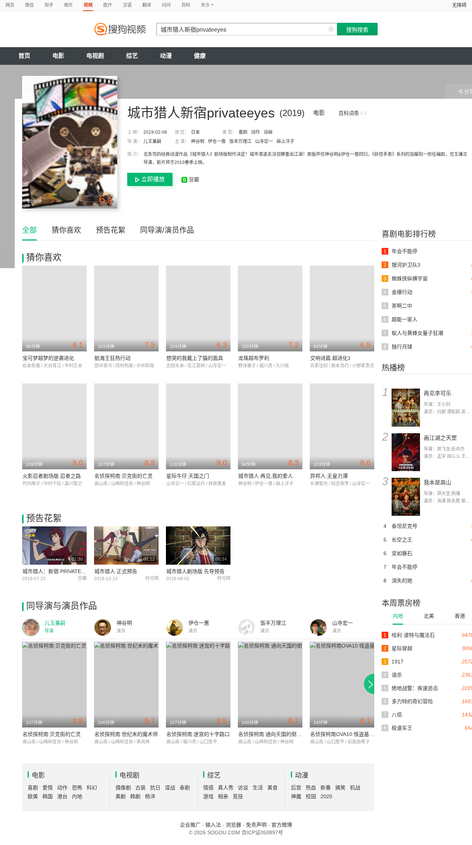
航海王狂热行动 (112, 358)
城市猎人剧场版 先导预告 (195, 571)
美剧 (120, 796)
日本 (195, 132)
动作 (255, 132)
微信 (29, 5)
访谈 (243, 787)
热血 (311, 787)
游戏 (208, 796)
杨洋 (150, 796)
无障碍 (459, 5)
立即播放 (153, 179)
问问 (166, 5)
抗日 (155, 787)
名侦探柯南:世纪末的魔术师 (126, 734)
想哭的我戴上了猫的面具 (194, 358)
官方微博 (281, 825)
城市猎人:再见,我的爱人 (265, 476)
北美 (429, 616)
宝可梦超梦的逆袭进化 (48, 358)
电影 (58, 56)
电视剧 (95, 56)
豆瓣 (193, 179)
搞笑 (340, 787)
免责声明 (256, 825)
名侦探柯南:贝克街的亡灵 (123, 476)
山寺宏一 (264, 141)
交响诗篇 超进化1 (330, 358)
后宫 (296, 787)
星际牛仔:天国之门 (187, 476)
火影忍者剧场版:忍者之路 (51, 476)
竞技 (238, 796)
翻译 (146, 5)
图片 (68, 5)
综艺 (132, 56)
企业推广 (190, 825)
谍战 (170, 787)
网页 (10, 5)
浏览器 (233, 825)
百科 (185, 5)
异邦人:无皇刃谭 (329, 476)
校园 (311, 796)
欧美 (33, 796)
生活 (258, 787)
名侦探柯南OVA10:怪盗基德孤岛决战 (352, 734)
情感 (208, 787)
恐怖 (77, 787)
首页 (24, 56)
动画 (268, 132)
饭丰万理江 (240, 141)
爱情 (47, 787)
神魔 (296, 796)
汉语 (127, 5)
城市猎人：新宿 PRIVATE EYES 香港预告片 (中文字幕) (85, 571)
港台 (62, 796)
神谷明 (197, 141)
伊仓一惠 (217, 141)
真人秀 (225, 787)
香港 (460, 616)
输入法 (213, 825)
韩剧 (135, 796)
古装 (140, 787)
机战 (355, 787)
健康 (200, 56)
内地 (398, 616)
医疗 (107, 5)
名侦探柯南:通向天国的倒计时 (272, 734)
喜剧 (243, 132)
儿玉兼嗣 (152, 141)
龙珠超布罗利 (253, 358)
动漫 (166, 56)
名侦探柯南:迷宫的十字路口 (198, 734)
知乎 (49, 5)
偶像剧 (123, 787)
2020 (326, 796)
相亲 (223, 796)
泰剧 (185, 787)
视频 (88, 5)
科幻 (92, 787)
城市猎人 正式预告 (115, 571)
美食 (272, 787)
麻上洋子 (285, 141)
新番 (325, 787)
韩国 (47, 796)
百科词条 (349, 113)
